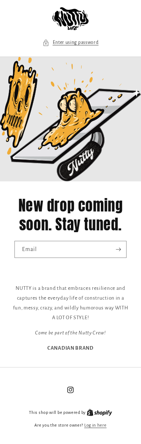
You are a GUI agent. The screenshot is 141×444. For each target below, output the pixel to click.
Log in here (95, 425)
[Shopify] (99, 412)
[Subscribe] (118, 249)
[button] (71, 42)
